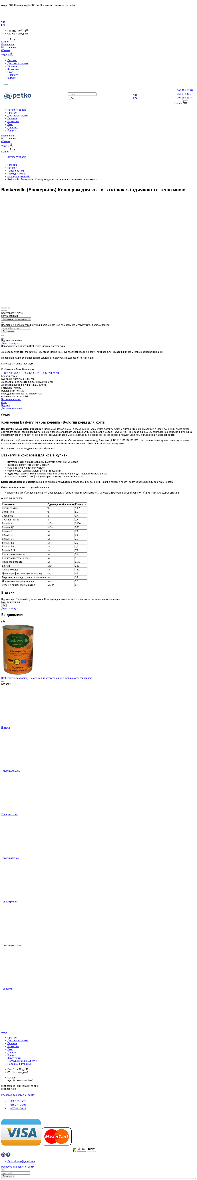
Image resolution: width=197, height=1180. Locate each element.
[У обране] (2, 335)
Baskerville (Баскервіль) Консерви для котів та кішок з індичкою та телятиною (46, 678)
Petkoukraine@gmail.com (21, 1161)
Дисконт (12, 75)
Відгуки (11, 77)
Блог (10, 72)
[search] (69, 99)
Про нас (12, 60)
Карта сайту (14, 1058)
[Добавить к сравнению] (2, 338)
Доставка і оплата (17, 63)
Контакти (13, 69)
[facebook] (8, 1155)
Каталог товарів (16, 109)
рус (3, 24)
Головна (12, 164)
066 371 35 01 (185, 93)
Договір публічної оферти (22, 1061)
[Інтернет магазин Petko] (17, 98)
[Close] (2, 322)
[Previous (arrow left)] (2, 310)
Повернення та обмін (19, 1063)
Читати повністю (11, 399)
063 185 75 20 (185, 90)
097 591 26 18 (185, 97)
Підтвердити (8, 331)
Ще (3, 605)
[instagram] (3, 1155)
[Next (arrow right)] (5, 310)
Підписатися (8, 1088)
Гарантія (12, 66)
